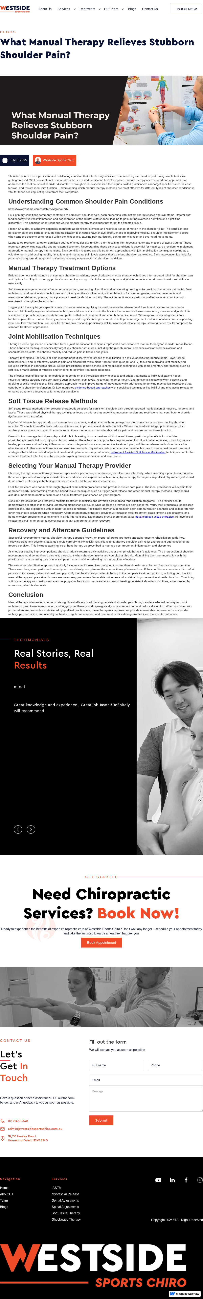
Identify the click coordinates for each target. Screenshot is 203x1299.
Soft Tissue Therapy (66, 1213)
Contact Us (150, 9)
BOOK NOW (187, 9)
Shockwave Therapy (66, 1219)
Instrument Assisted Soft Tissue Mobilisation (138, 452)
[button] (66, 9)
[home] (15, 9)
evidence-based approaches (93, 387)
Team (4, 1200)
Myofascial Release (65, 1194)
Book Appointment (101, 943)
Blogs (132, 9)
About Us (45, 9)
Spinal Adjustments (65, 1200)
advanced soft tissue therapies (154, 516)
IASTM (56, 1187)
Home (4, 1187)
